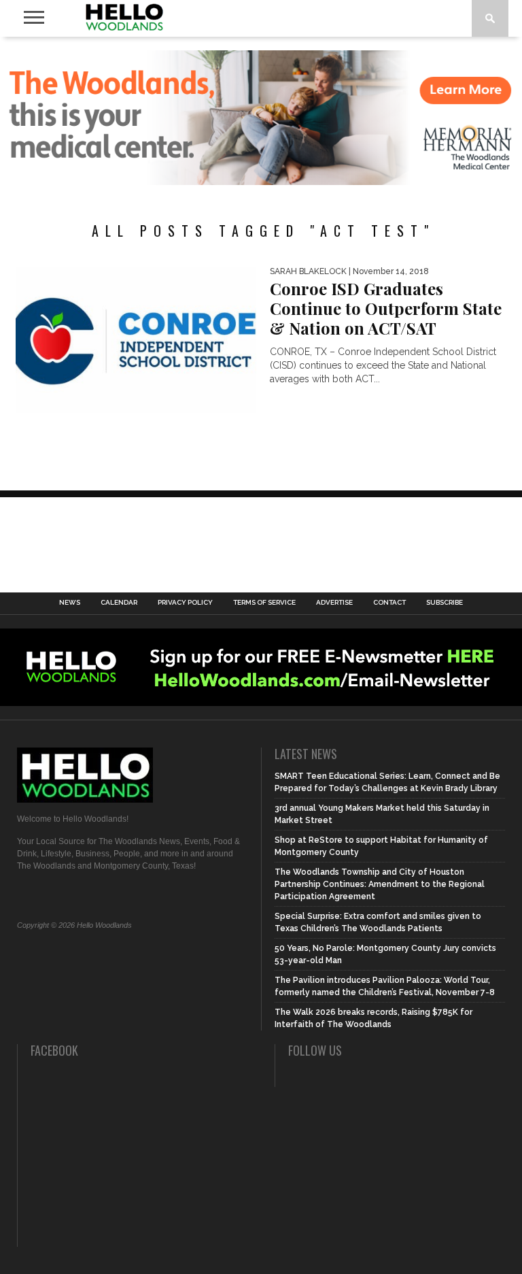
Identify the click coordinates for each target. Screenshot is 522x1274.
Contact (389, 602)
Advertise (334, 602)
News (69, 602)
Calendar (119, 602)
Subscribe (444, 602)
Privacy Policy (185, 602)
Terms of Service (264, 602)
